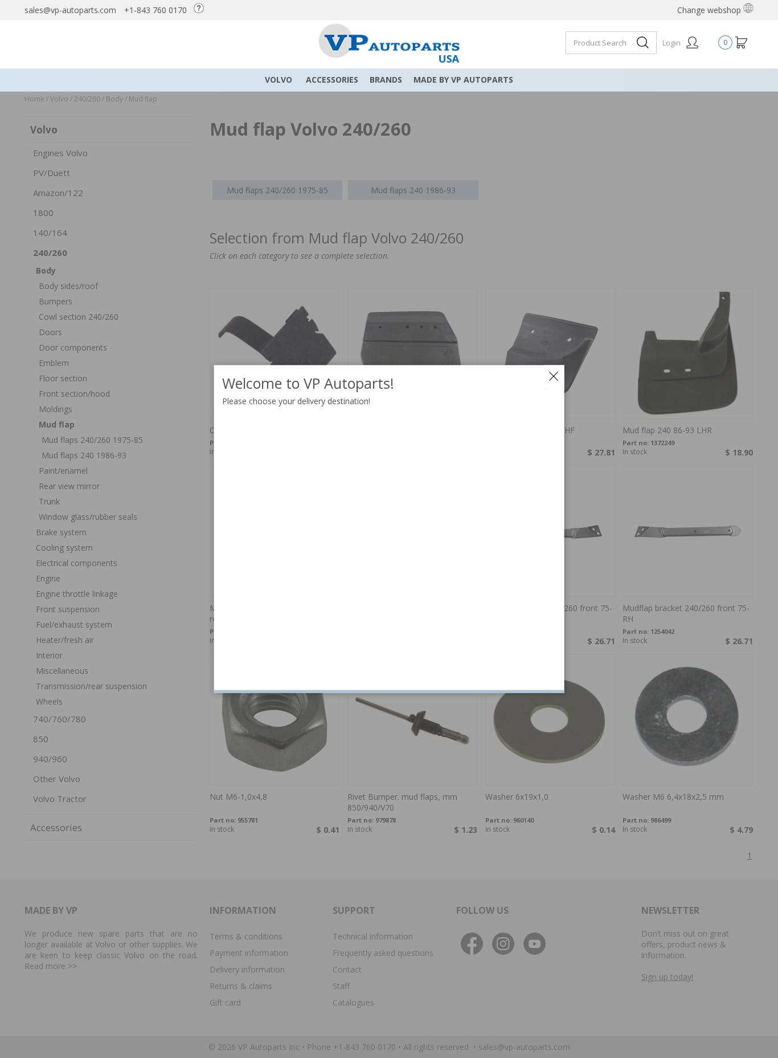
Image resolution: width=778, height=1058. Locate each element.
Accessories (332, 79)
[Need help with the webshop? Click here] (202, 10)
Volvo (278, 79)
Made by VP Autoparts (463, 79)
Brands (386, 79)
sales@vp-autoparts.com (70, 10)
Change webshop (710, 10)
